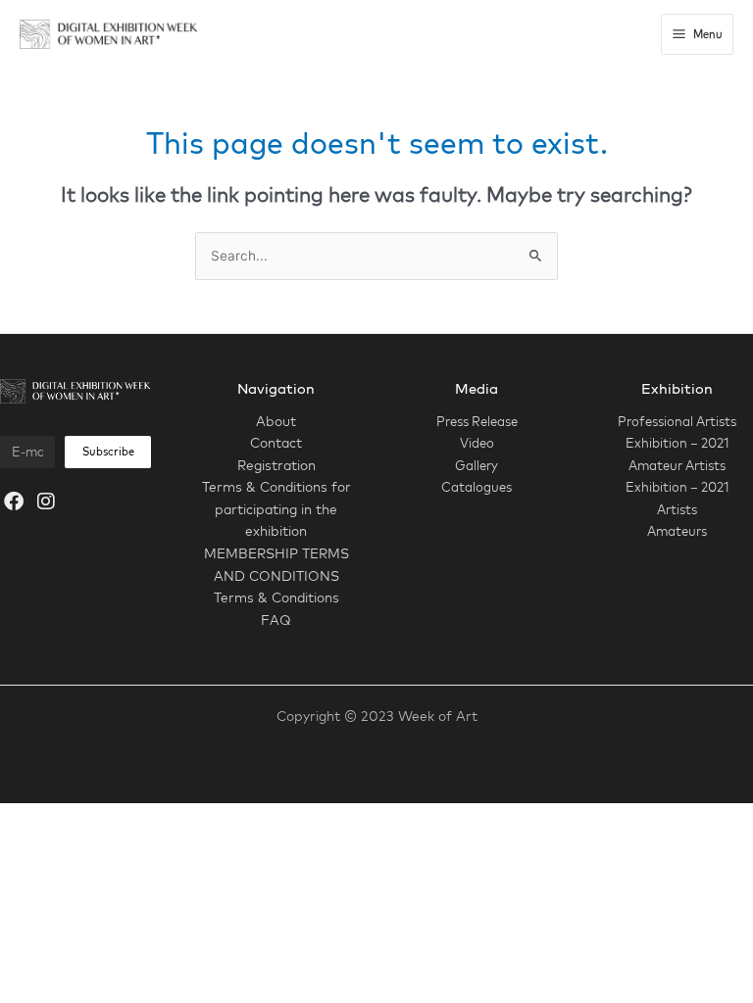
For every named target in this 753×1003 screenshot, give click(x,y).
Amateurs (677, 531)
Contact (276, 442)
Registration (276, 464)
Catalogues (476, 487)
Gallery (476, 465)
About (276, 420)
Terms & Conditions (276, 597)
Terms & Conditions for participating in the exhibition (276, 508)
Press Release (477, 421)
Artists (677, 509)
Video (477, 443)
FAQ (276, 619)
